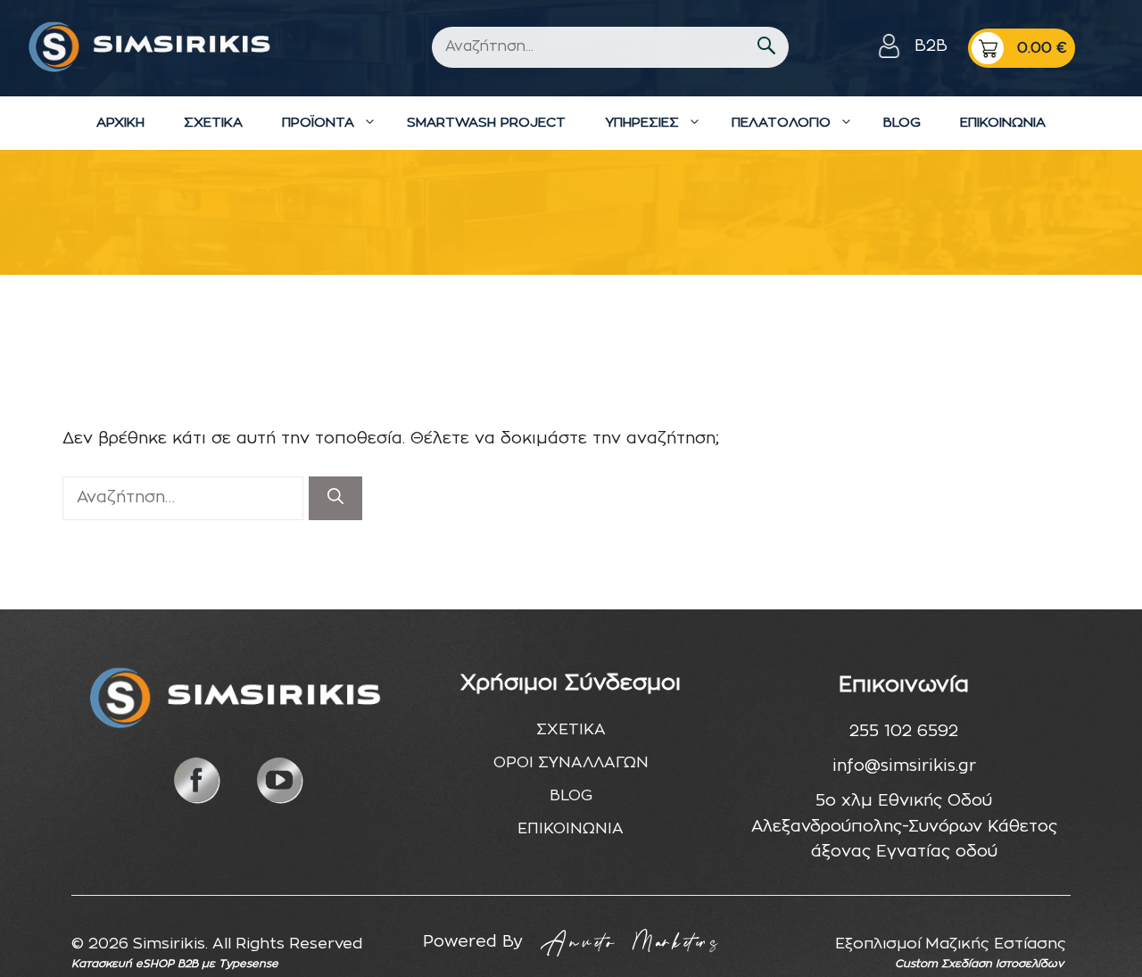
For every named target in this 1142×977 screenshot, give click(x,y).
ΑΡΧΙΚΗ (120, 122)
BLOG (902, 122)
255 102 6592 (903, 732)
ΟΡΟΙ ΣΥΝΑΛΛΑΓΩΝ (571, 762)
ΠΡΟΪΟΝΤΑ (318, 122)
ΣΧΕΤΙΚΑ (213, 122)
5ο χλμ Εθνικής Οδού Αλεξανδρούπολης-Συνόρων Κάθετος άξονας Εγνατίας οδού (904, 827)
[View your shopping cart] (1021, 48)
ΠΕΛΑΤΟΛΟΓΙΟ (781, 122)
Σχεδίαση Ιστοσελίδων (1002, 963)
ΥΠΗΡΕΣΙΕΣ (642, 122)
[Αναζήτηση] (335, 498)
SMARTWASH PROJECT (486, 122)
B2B (931, 46)
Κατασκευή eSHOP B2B (134, 963)
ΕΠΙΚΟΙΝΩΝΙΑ (1003, 122)
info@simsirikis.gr (904, 766)
